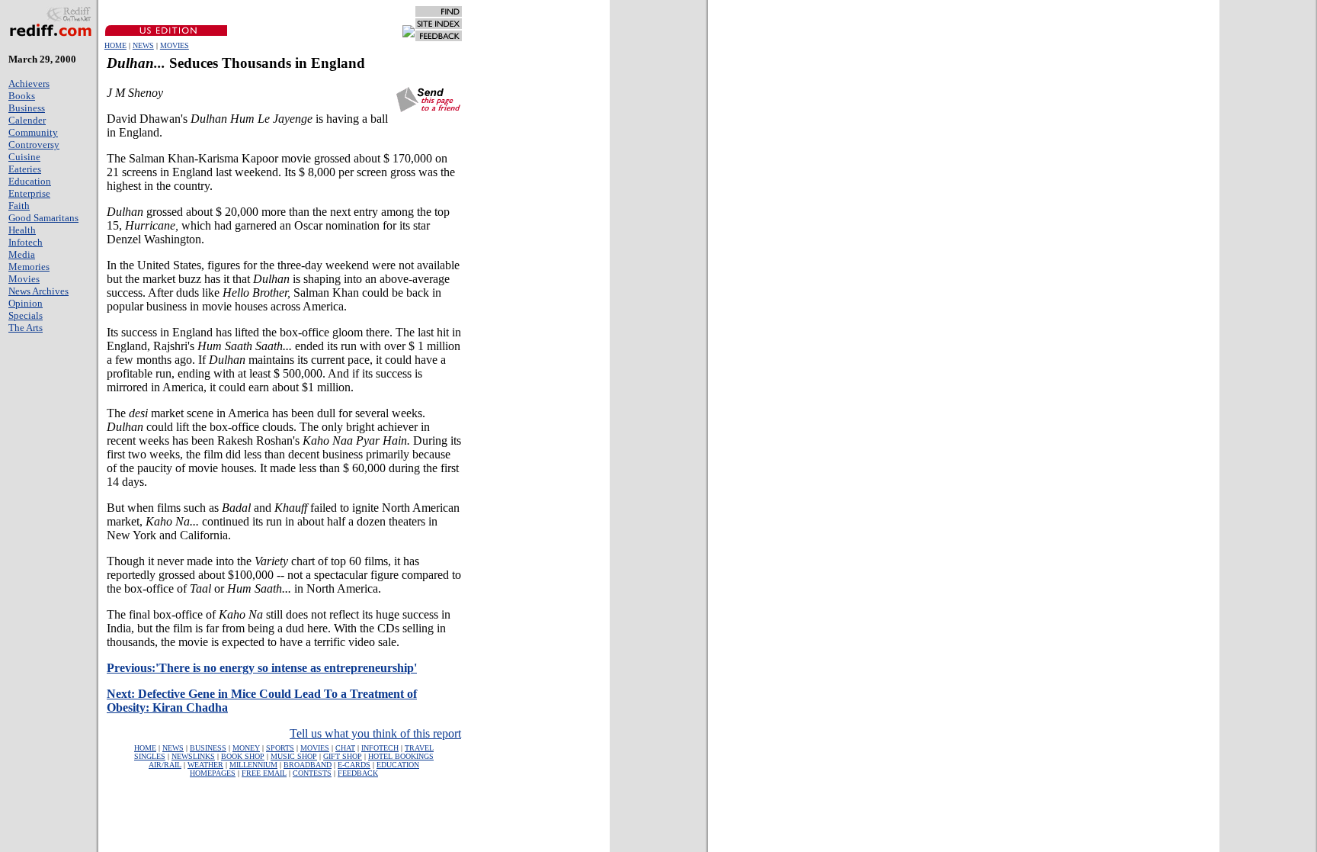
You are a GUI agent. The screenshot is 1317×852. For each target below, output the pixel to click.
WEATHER (205, 764)
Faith (19, 205)
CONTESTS (312, 773)
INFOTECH (380, 748)
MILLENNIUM (253, 764)
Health (22, 230)
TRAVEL (419, 748)
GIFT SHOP (342, 756)
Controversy (33, 144)
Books (21, 95)
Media (21, 254)
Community (33, 132)
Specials (25, 315)
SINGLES (149, 756)
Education (29, 181)
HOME (115, 45)
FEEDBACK (358, 773)
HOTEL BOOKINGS (401, 756)
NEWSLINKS (193, 756)
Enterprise (29, 193)
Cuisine (24, 156)
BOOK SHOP (242, 756)
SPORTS (280, 748)
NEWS (143, 45)
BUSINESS (208, 748)
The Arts (25, 327)
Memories (29, 266)
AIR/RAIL (165, 764)
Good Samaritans (43, 217)
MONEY (246, 748)
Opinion (25, 303)
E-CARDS (354, 764)
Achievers (29, 83)
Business (26, 108)
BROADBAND (308, 764)
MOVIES (174, 45)
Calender (27, 120)
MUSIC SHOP (294, 756)
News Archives (38, 291)
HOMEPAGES (213, 773)
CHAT (345, 748)
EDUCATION (398, 764)
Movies (24, 279)
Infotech (25, 242)
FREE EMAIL (264, 773)
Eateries (24, 169)
